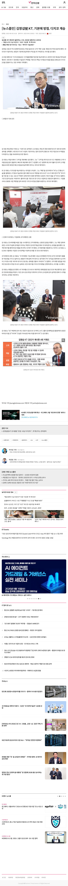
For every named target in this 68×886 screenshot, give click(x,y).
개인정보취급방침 (20, 877)
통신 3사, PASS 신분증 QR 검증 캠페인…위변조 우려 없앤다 (23, 630)
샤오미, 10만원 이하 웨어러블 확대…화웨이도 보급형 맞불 (22, 671)
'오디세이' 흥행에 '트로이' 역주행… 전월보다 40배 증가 (21, 624)
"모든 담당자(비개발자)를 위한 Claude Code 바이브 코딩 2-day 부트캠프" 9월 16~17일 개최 (32, 534)
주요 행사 (6, 557)
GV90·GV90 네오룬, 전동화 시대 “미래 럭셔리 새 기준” (20, 483)
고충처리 (29, 877)
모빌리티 (25, 7)
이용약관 (10, 877)
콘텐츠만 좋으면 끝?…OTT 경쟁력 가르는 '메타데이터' (21, 617)
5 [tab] (34, 598)
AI (31, 440)
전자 (17, 7)
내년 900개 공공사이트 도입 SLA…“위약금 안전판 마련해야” (22, 740)
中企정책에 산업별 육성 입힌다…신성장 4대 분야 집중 (20, 475)
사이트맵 (36, 877)
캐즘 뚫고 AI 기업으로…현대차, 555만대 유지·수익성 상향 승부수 (24, 478)
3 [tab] (31, 598)
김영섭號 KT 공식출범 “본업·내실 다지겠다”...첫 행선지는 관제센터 (25, 431)
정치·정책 (62, 7)
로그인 (4, 877)
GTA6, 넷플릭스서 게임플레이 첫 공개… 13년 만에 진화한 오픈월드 (25, 637)
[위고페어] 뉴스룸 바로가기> (29, 417)
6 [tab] (36, 598)
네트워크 (6, 440)
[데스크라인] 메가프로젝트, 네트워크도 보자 (22, 452)
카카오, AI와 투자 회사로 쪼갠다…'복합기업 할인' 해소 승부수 (23, 480)
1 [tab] (27, 598)
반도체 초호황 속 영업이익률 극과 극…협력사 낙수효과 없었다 (22, 692)
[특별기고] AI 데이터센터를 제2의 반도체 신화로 (19, 657)
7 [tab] (38, 598)
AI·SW (3, 7)
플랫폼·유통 (46, 7)
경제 (37, 7)
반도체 (11, 7)
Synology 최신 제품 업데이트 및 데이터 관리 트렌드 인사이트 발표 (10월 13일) (27, 538)
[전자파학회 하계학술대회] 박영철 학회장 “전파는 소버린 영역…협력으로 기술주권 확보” (35, 462)
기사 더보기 (20, 450)
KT (37, 440)
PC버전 (44, 877)
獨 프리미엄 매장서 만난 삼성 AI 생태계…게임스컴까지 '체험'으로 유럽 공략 (28, 664)
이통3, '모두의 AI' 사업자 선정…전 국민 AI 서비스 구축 (21, 644)
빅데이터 (15, 440)
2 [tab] (29, 598)
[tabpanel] (34, 578)
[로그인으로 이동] (64, 2)
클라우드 (24, 440)
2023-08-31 (45, 33)
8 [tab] (40, 598)
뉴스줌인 (44, 440)
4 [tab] (33, 598)
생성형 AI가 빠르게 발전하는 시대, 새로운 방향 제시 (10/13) (21, 40)
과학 (54, 7)
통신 (31, 7)
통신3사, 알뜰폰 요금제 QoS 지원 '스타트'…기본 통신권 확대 (23, 610)
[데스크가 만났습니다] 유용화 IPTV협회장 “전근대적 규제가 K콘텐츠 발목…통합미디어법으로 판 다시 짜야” (34, 652)
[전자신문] (34, 2)
